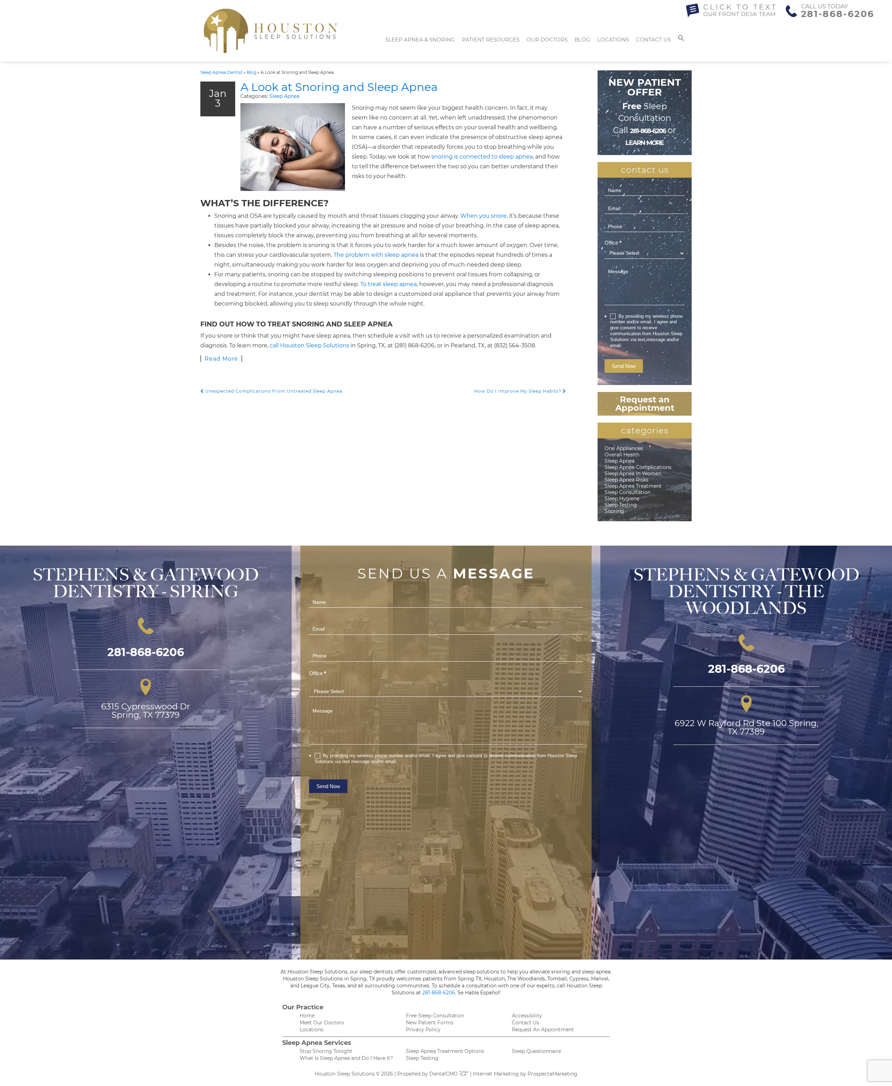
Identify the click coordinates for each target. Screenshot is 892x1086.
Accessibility (527, 1015)
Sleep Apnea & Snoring (420, 39)
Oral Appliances (624, 448)
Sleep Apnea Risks (626, 480)
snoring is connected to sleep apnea (482, 156)
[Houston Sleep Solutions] (270, 31)
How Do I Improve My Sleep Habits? (518, 391)
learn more (644, 143)
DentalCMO (444, 1074)
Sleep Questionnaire (536, 1051)
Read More (221, 358)
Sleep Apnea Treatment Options (445, 1051)
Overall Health (622, 455)
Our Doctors (547, 39)
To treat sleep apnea (388, 284)
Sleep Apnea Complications (638, 467)
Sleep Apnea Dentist (221, 72)
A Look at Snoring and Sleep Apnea (339, 87)
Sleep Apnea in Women (633, 473)
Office (613, 243)
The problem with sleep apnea (375, 255)
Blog (582, 39)
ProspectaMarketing (552, 1074)
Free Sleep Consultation (435, 1015)
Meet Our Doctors (322, 1022)
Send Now (624, 366)
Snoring (614, 511)
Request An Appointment (543, 1029)
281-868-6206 (838, 13)
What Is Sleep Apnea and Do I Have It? (346, 1058)
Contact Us (653, 39)
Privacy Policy (423, 1029)
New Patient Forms (429, 1022)
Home (307, 1015)
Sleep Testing (621, 505)
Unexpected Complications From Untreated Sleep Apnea (273, 391)
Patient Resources (491, 39)
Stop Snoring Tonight (326, 1051)
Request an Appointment (644, 403)
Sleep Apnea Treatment (633, 486)
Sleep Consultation (628, 492)
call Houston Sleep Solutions (309, 345)
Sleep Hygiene (622, 498)
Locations (613, 39)
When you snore (483, 216)
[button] (681, 39)
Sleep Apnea (284, 96)
